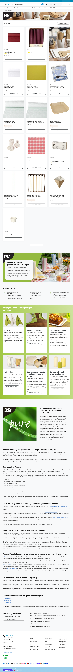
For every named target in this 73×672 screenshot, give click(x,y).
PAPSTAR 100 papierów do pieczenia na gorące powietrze (55, 122)
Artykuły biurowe (62, 647)
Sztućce (4, 556)
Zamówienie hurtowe (14, 58)
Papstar (10, 10)
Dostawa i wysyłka (33, 641)
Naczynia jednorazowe (7, 564)
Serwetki (53, 517)
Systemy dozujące (7, 602)
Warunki (46, 642)
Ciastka (46, 647)
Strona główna (6, 10)
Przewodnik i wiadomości (35, 643)
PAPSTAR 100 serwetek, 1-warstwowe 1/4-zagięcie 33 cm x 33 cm (34, 159)
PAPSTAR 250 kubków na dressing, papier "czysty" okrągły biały (10, 233)
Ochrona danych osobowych (35, 646)
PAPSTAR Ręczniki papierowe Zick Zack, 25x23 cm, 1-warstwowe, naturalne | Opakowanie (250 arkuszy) (57, 160)
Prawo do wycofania (48, 644)
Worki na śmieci (62, 642)
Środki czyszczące (7, 598)
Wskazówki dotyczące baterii (50, 649)
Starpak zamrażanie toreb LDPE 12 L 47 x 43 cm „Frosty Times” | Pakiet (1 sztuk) (57, 87)
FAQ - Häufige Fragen (34, 649)
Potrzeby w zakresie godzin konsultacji (33, 7)
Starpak (55, 511)
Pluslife (4, 7)
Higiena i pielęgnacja (8, 600)
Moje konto (32, 638)
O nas (31, 644)
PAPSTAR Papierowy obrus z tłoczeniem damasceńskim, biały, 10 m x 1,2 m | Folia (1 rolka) (36, 122)
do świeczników (51, 511)
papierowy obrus (52, 506)
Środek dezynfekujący (63, 639)
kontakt (31, 636)
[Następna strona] (42, 245)
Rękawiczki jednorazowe (63, 638)
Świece (46, 511)
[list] (36, 333)
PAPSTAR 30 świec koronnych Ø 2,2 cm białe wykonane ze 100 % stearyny (34, 196)
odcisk (46, 641)
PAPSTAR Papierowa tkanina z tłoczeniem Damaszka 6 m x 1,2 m (10, 87)
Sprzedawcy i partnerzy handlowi (49, 639)
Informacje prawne (33, 647)
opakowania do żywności (12, 568)
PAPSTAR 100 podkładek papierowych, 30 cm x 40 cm (32, 87)
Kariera (46, 636)
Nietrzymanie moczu (62, 644)
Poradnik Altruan (45, 7)
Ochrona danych (48, 646)
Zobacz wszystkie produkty (11, 344)
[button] (3, 4)
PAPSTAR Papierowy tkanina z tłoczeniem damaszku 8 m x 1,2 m (10, 52)
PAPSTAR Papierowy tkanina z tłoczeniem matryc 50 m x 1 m (9, 122)
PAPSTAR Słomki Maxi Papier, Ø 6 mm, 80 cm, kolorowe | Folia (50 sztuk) (11, 196)
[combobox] (28, 4)
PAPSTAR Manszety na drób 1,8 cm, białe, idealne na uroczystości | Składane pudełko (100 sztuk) (13, 159)
